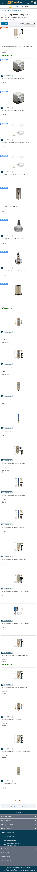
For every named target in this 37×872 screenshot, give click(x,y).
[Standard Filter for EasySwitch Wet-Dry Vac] (18, 290)
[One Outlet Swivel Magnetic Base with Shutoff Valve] (18, 258)
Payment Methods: (6, 820)
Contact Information (6, 828)
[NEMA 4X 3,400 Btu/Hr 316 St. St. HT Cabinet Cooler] (18, 33)
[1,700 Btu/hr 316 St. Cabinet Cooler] (18, 706)
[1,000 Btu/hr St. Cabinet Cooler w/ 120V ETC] (18, 642)
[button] (28, 806)
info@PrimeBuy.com (11, 840)
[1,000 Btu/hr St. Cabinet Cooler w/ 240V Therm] (18, 674)
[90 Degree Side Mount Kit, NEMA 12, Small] (18, 97)
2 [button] (14, 806)
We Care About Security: (7, 824)
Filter (5, 23)
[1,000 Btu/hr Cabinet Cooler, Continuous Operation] (18, 578)
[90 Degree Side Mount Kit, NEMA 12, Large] (18, 65)
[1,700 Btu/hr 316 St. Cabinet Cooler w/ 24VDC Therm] (18, 738)
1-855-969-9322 (10, 832)
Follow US (4, 864)
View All (18, 6)
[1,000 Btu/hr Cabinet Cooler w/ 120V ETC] (18, 450)
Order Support (5, 852)
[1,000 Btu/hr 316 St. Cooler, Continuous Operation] (18, 354)
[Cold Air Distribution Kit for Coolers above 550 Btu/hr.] (18, 129)
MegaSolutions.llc (27, 867)
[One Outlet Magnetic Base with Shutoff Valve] (18, 226)
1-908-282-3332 (10, 836)
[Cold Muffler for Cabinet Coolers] (18, 194)
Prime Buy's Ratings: (6, 816)
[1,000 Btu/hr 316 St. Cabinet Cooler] (18, 322)
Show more (18, 800)
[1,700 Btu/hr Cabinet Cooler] (18, 771)
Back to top (18, 812)
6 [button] (25, 806)
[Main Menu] (2, 2)
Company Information (7, 860)
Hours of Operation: (6, 848)
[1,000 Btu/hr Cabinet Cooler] (18, 386)
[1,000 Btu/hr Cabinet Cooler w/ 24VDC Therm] (18, 546)
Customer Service (5, 856)
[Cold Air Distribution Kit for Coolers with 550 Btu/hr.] (18, 162)
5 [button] (22, 806)
